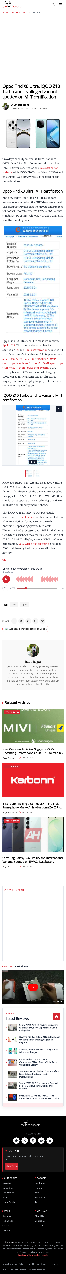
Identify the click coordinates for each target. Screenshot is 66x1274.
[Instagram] (33, 1140)
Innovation (7, 1188)
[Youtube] (41, 1140)
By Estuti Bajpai (20, 104)
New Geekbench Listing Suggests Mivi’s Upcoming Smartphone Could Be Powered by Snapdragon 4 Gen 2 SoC (32, 751)
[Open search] (53, 4)
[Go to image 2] (36, 473)
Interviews (7, 1183)
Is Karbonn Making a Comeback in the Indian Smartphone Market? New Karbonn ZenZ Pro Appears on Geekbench (31, 805)
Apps (4, 1197)
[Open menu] (60, 4)
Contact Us (40, 1221)
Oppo (24, 604)
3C (17, 350)
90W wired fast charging (34, 544)
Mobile (38, 1192)
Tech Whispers (17, 12)
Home (5, 12)
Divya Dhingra (8, 758)
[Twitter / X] (21, 621)
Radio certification (36, 350)
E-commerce (8, 1192)
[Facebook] (14, 621)
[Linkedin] (49, 1140)
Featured (6, 1230)
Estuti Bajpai (33, 662)
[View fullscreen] (59, 409)
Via (4, 560)
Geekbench (27, 517)
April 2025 (8, 345)
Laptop (38, 1188)
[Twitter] (24, 1140)
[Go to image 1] (29, 473)
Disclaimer (40, 1225)
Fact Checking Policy (37, 1264)
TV (36, 1202)
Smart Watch (41, 1197)
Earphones (40, 1183)
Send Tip (10, 1166)
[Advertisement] (33, 48)
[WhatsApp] (35, 621)
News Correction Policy (13, 1264)
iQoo (14, 604)
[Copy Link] (42, 621)
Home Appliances (10, 1202)
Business (6, 1216)
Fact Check (7, 1221)
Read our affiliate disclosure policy (33, 1255)
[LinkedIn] (28, 621)
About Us (39, 1216)
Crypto (5, 1225)
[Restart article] (5, 588)
